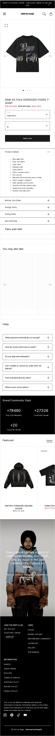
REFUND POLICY (10, 687)
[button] (5, 14)
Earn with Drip (11, 221)
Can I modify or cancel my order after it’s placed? (23, 367)
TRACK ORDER (10, 669)
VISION (31, 630)
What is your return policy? (17, 387)
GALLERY (31, 648)
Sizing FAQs (10, 214)
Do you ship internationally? (17, 356)
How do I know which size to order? (20, 347)
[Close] (49, 4)
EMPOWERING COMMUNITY (39, 639)
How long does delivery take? (18, 378)
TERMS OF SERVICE (12, 678)
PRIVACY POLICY (11, 691)
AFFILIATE (8, 673)
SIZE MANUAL (33, 652)
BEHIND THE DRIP (35, 634)
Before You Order (13, 200)
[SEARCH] (44, 14)
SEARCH (7, 664)
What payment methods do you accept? (22, 337)
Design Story (11, 207)
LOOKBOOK (33, 643)
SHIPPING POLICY (11, 682)
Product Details (12, 152)
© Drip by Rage (17, 730)
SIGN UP (10, 637)
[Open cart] (51, 14)
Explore (49, 440)
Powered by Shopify (34, 730)
